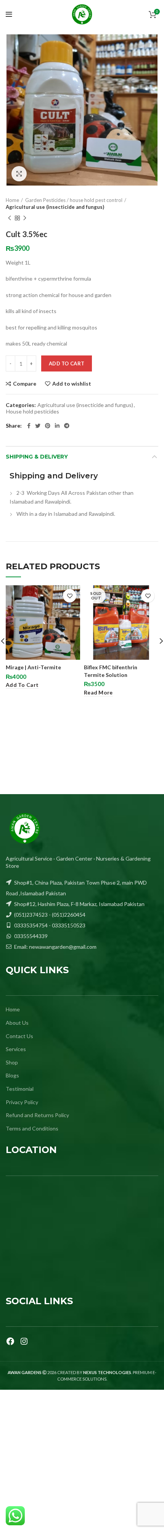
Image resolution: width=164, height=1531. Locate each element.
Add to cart (66, 363)
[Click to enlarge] (19, 173)
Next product (25, 218)
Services (16, 1049)
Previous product (9, 218)
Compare (24, 383)
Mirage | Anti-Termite (33, 667)
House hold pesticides (32, 412)
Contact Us (19, 1036)
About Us (17, 1022)
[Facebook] (10, 1341)
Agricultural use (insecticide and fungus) (55, 207)
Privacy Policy (22, 1102)
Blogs (12, 1075)
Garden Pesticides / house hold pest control (73, 200)
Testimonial (20, 1088)
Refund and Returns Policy (37, 1115)
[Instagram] (24, 1341)
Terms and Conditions (32, 1128)
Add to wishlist (71, 383)
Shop (12, 1062)
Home (12, 200)
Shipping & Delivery (37, 456)
